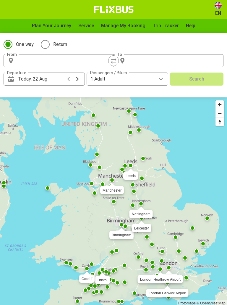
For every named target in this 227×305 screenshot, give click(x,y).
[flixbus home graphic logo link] (113, 9)
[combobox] (64, 60)
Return (60, 44)
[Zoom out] (219, 113)
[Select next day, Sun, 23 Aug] (77, 79)
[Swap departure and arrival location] (113, 60)
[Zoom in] (219, 104)
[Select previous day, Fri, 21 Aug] (68, 79)
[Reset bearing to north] (219, 122)
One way (25, 44)
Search (196, 79)
